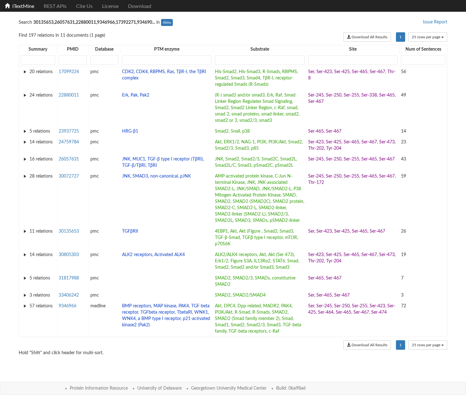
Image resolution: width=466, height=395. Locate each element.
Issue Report (435, 22)
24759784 (69, 142)
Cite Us (84, 6)
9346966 (67, 306)
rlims (167, 22)
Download (139, 6)
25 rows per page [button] (426, 37)
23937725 (69, 131)
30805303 (69, 255)
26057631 (69, 159)
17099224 (69, 72)
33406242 (69, 295)
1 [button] (400, 37)
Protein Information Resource (99, 388)
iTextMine (22, 6)
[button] (38, 49)
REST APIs (55, 6)
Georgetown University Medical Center (229, 388)
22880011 (69, 95)
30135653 (69, 231)
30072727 (69, 176)
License (110, 6)
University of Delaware (159, 388)
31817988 (69, 278)
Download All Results (369, 37)
